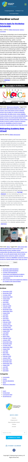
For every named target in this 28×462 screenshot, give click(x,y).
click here (7, 80)
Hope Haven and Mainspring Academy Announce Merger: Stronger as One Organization (13, 276)
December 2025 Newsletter (11, 269)
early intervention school (12, 110)
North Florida (21, 254)
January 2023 (6, 340)
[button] (2, 234)
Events (5, 379)
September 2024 (7, 311)
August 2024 (6, 313)
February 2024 (7, 322)
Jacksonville (3, 114)
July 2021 (5, 367)
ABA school (3, 109)
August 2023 (6, 331)
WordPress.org (7, 396)
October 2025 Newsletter (10, 272)
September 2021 (7, 363)
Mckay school (4, 118)
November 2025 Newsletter (10, 270)
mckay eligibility (21, 114)
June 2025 (6, 300)
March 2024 (6, 320)
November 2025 (7, 293)
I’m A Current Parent (14, 13)
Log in (4, 391)
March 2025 (6, 304)
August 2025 (6, 299)
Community (6, 377)
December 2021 (7, 360)
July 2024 (5, 315)
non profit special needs (15, 118)
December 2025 (7, 291)
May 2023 (5, 335)
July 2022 (5, 351)
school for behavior (19, 121)
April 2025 (5, 302)
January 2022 (6, 358)
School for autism (9, 121)
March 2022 (6, 354)
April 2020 (5, 371)
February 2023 (7, 338)
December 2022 (7, 342)
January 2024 (7, 324)
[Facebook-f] (14, 450)
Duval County (16, 248)
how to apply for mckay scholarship (14, 112)
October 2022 (7, 345)
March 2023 (6, 336)
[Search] (24, 432)
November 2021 (7, 362)
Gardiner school (15, 250)
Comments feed (7, 394)
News (8, 247)
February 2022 (7, 356)
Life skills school (11, 114)
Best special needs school (14, 109)
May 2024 (5, 317)
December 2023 (7, 326)
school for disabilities (6, 123)
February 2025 (7, 306)
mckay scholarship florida (20, 116)
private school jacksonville (11, 119)
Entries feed (6, 393)
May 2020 (5, 369)
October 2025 (7, 295)
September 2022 (7, 347)
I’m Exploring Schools (9, 10)
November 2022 (7, 344)
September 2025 (7, 297)
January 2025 (6, 308)
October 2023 (7, 327)
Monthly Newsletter (8, 381)
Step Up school (23, 125)
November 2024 (7, 309)
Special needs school (12, 125)
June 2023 (6, 333)
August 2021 (6, 365)
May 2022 (5, 353)
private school (4, 256)
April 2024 (6, 318)
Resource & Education (13, 107)
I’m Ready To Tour (19, 10)
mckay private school (6, 116)
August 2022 (6, 349)
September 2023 (7, 329)
